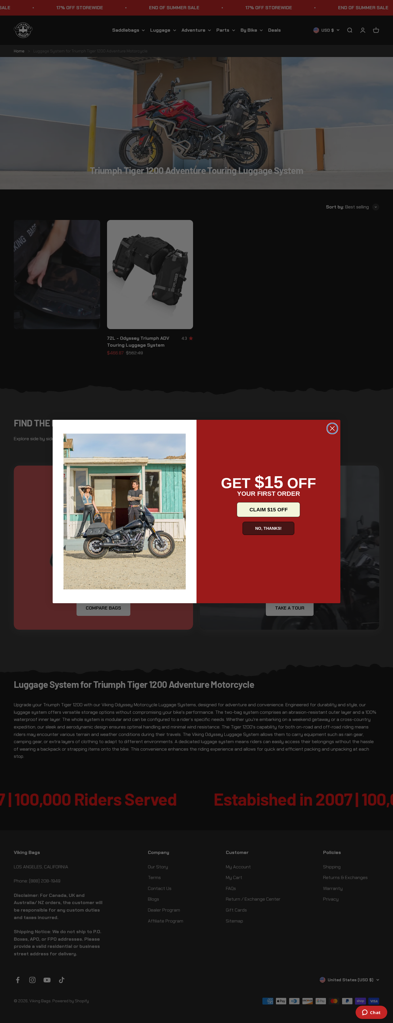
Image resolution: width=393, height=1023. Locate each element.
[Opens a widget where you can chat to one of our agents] (371, 1013)
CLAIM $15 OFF (268, 510)
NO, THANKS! (268, 528)
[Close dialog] (332, 428)
